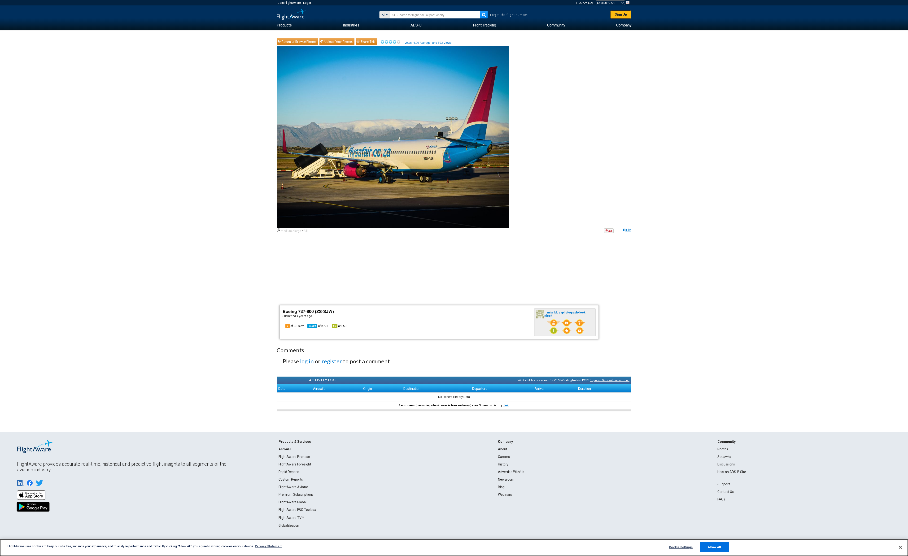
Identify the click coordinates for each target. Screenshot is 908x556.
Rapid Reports (289, 472)
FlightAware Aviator (293, 487)
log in (307, 361)
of (318, 326)
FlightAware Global (292, 502)
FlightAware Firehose (294, 457)
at (340, 326)
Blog (501, 487)
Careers (504, 457)
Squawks (724, 457)
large (297, 231)
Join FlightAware (289, 2)
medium (286, 231)
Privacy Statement (268, 546)
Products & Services (295, 441)
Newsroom (506, 479)
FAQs (721, 499)
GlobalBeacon (289, 525)
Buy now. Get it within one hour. (609, 380)
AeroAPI (285, 449)
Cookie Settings (681, 547)
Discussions (726, 464)
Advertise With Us (511, 472)
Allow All (714, 547)
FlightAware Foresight (295, 464)
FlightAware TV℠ (291, 518)
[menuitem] (284, 25)
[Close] (900, 547)
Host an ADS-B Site (731, 472)
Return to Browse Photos (299, 41)
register (332, 361)
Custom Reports (291, 479)
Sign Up (621, 14)
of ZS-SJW (295, 326)
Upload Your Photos (338, 41)
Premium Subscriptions (296, 494)
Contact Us (725, 492)
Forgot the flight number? (509, 15)
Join (506, 405)
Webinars (505, 494)
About (502, 449)
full (306, 231)
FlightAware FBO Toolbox (297, 510)
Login (307, 2)
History (503, 464)
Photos (722, 449)
